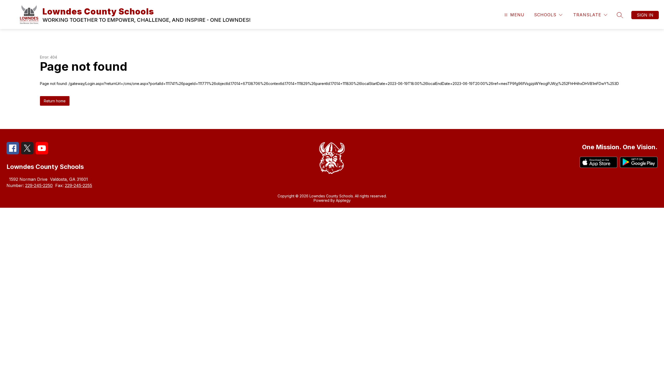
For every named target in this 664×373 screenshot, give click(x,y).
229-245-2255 (78, 185)
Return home (55, 101)
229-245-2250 (39, 185)
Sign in (645, 15)
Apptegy (343, 200)
